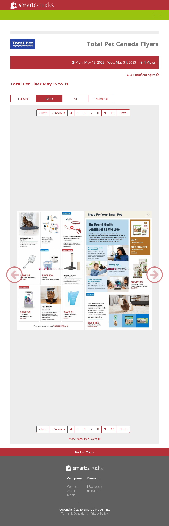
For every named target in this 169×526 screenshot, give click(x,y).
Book (49, 99)
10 (112, 113)
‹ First (43, 113)
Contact (72, 487)
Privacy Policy (99, 514)
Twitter (95, 491)
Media (71, 495)
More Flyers (141, 75)
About (71, 491)
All (75, 99)
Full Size (23, 99)
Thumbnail (101, 99)
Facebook (95, 487)
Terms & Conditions (74, 514)
